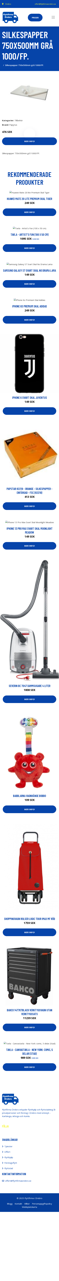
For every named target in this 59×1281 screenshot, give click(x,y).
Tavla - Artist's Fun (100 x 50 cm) (30, 234)
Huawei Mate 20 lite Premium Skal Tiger (29, 198)
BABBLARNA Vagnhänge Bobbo (29, 796)
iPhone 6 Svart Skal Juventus (29, 397)
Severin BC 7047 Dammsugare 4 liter (29, 686)
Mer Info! (29, 141)
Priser (35, 17)
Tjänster (8, 1146)
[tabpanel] (29, 93)
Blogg (9, 1203)
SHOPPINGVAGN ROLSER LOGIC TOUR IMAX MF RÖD (29, 919)
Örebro (8, 4)
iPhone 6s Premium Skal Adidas (29, 306)
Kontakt (18, 1203)
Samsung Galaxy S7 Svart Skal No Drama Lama (29, 270)
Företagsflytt (10, 1162)
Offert (7, 1151)
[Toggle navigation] (53, 17)
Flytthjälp (8, 1157)
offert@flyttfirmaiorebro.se (45, 4)
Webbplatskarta (29, 1207)
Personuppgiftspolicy (42, 1203)
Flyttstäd (8, 1168)
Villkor (27, 1203)
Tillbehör (19, 120)
